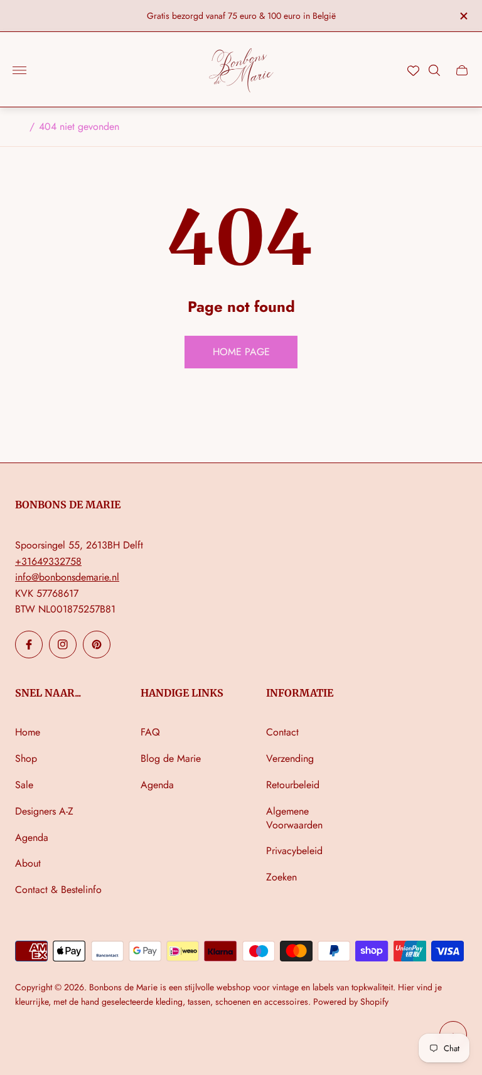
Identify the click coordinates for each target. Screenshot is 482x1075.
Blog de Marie (171, 758)
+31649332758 (48, 561)
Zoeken (281, 877)
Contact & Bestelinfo (58, 889)
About (28, 863)
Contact (282, 732)
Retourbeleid (292, 785)
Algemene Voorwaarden (294, 818)
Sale (24, 785)
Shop (26, 758)
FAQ (150, 732)
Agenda (31, 837)
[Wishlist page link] (413, 71)
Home (27, 732)
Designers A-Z (44, 811)
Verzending (290, 758)
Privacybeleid (294, 850)
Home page (241, 352)
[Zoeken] (434, 70)
